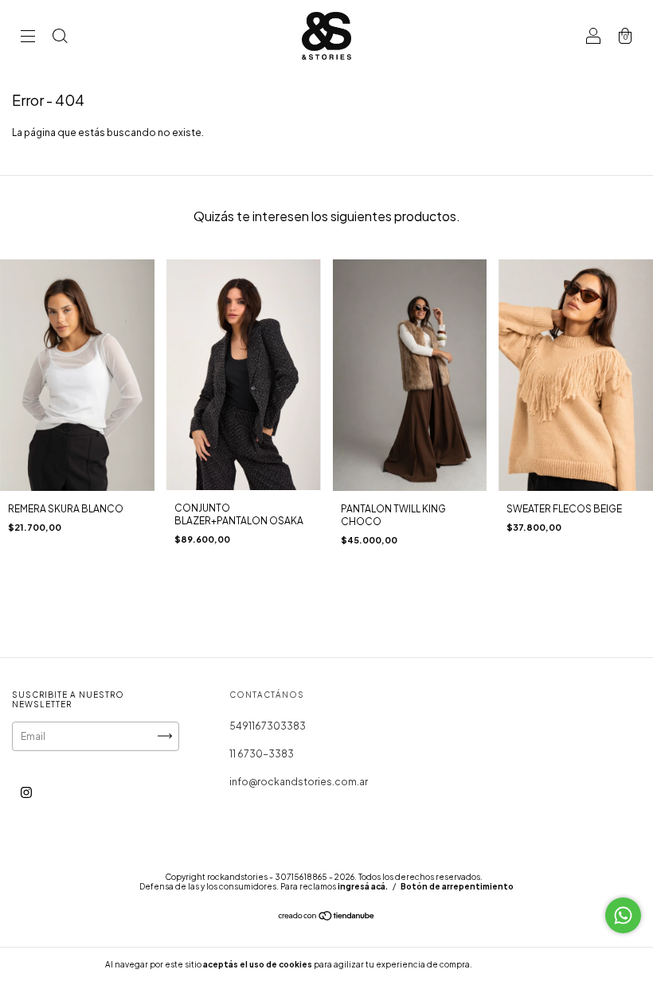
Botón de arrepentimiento (457, 886)
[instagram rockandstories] (26, 792)
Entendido (516, 964)
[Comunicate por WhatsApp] (623, 915)
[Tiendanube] (327, 917)
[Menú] (28, 38)
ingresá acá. (363, 886)
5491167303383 (267, 726)
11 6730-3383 (261, 754)
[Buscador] (60, 38)
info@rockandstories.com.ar (298, 782)
